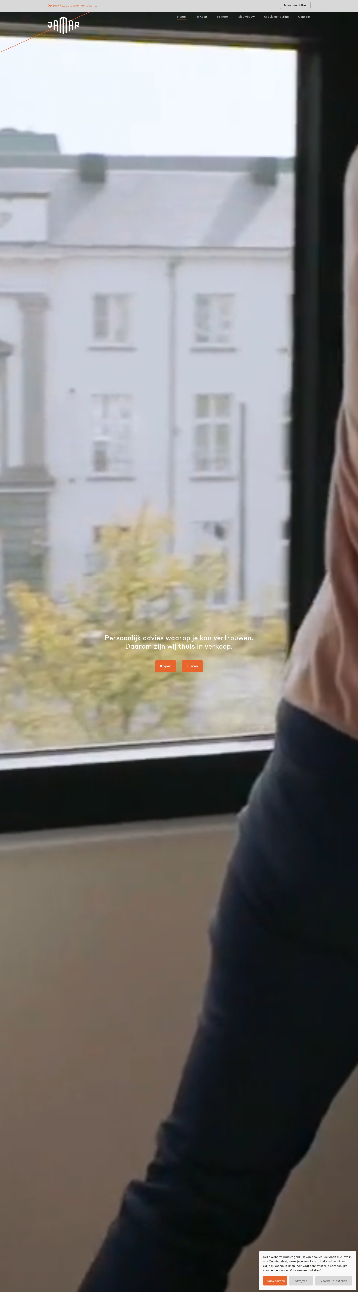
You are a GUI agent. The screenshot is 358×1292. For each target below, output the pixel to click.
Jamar (63, 25)
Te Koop (201, 16)
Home (181, 16)
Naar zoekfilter (295, 5)
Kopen (165, 665)
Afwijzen (301, 1281)
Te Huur (222, 16)
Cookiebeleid (278, 1261)
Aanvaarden (276, 1281)
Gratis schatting (276, 16)
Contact (304, 16)
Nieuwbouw (246, 16)
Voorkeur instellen (333, 1281)
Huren (192, 665)
